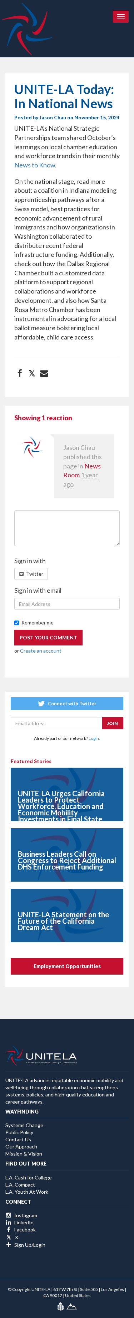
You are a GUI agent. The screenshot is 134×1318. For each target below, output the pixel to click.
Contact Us (18, 1139)
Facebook (24, 1229)
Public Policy (19, 1132)
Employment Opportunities (67, 966)
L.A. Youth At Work (26, 1192)
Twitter (34, 574)
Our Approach (21, 1146)
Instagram (25, 1215)
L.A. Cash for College (28, 1177)
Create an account (40, 651)
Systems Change (24, 1125)
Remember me (37, 622)
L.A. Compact (20, 1185)
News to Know (34, 165)
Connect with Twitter (71, 703)
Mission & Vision (23, 1154)
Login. (94, 738)
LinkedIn (23, 1222)
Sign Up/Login (29, 1245)
